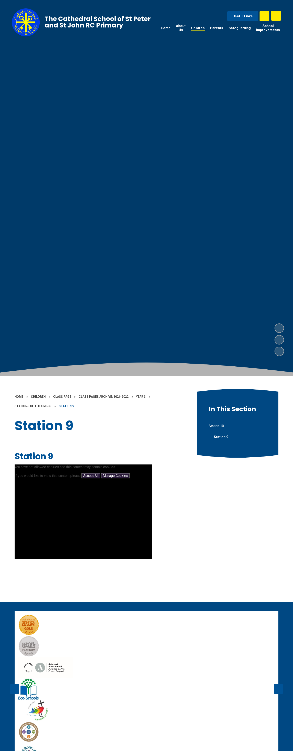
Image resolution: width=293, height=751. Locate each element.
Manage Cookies (115, 476)
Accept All (90, 476)
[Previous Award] (14, 689)
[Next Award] (278, 689)
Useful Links (243, 16)
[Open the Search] (264, 16)
